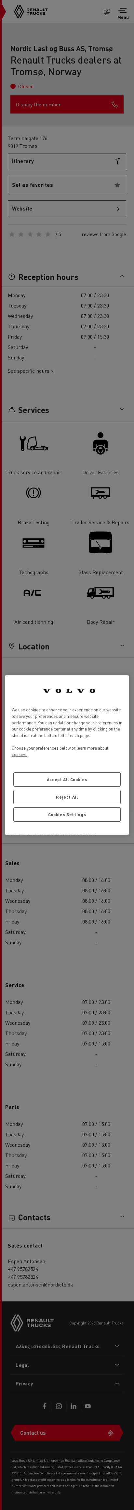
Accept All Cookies (67, 779)
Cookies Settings (67, 814)
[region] (67, 754)
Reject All (67, 797)
